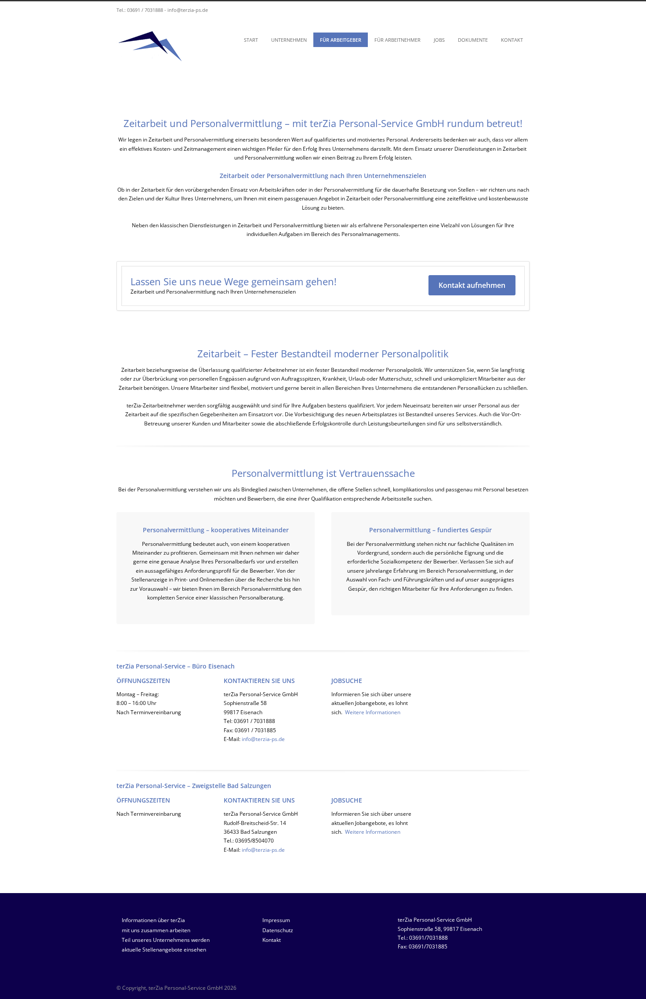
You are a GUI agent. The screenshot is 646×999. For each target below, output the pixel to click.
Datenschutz (277, 930)
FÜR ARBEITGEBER (340, 39)
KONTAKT (512, 39)
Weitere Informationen (372, 712)
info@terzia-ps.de (187, 10)
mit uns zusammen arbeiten (156, 930)
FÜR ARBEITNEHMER (397, 39)
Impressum (276, 920)
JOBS (439, 39)
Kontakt (271, 940)
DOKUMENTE (473, 39)
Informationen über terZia (153, 920)
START (251, 39)
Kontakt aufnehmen (472, 285)
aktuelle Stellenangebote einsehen (164, 949)
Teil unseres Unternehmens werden (166, 940)
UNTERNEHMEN (289, 39)
